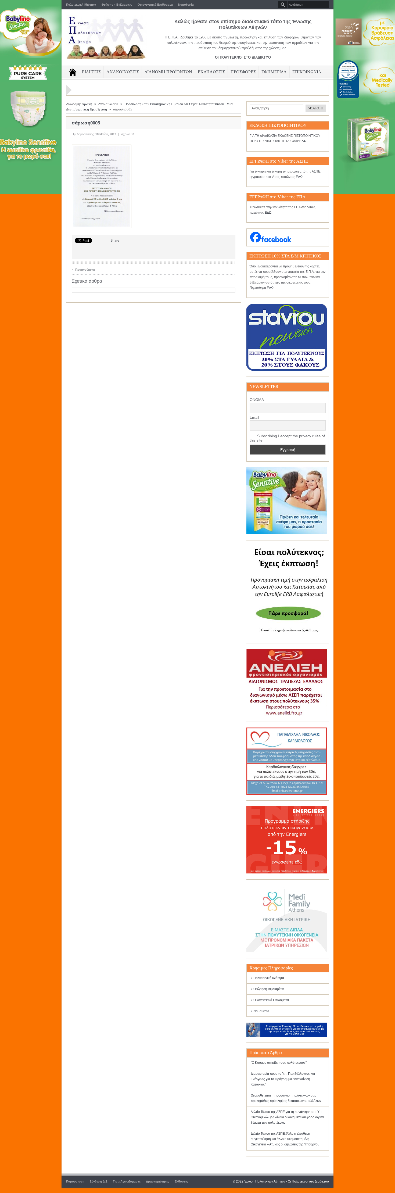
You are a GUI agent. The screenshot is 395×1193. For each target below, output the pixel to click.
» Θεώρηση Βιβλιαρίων (267, 989)
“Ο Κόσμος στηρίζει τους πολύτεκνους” (279, 1063)
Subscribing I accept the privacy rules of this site (287, 438)
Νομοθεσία (186, 4)
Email (254, 417)
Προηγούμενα (83, 269)
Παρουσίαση (75, 1181)
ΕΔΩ (299, 177)
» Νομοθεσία (260, 1011)
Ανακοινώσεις (108, 104)
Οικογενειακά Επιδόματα (155, 4)
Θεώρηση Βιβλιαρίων (117, 4)
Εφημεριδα (274, 72)
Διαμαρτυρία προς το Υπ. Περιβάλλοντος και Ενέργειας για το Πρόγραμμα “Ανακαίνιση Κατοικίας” (283, 1079)
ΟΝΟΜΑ (257, 399)
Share (114, 240)
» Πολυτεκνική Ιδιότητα (267, 978)
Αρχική (87, 104)
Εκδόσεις (181, 1181)
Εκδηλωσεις (211, 72)
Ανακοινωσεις (122, 72)
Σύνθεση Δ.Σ (98, 1181)
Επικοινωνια (306, 72)
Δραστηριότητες (157, 1181)
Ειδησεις (91, 72)
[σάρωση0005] (101, 227)
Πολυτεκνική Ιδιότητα (81, 4)
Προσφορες (243, 72)
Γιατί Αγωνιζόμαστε (127, 1181)
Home (72, 72)
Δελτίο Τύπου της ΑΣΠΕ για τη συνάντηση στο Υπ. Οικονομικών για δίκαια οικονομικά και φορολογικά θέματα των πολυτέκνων (287, 1117)
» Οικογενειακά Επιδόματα (270, 1000)
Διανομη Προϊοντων (168, 72)
